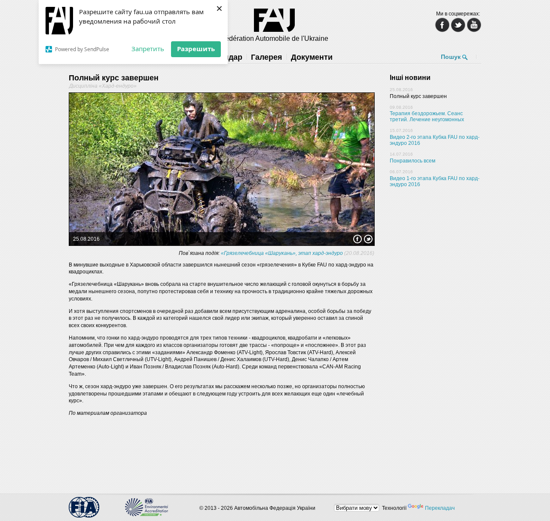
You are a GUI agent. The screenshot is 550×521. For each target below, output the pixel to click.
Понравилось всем (412, 161)
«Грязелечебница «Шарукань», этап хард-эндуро (282, 253)
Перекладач (440, 508)
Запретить (147, 48)
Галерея (266, 57)
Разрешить (196, 48)
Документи (312, 57)
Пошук (451, 56)
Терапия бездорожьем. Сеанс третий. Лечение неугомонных (427, 116)
